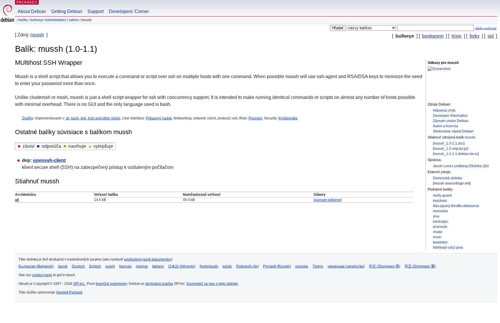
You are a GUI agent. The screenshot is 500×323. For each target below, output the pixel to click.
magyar (142, 266)
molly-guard (442, 195)
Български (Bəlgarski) (36, 266)
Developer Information (450, 116)
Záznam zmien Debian (450, 121)
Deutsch (78, 266)
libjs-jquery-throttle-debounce (456, 206)
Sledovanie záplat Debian (453, 131)
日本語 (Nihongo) (181, 266)
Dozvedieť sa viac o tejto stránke (212, 284)
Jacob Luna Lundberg (450, 166)
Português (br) (247, 266)
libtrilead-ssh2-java (448, 248)
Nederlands (209, 266)
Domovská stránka (447, 178)
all (17, 200)
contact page (42, 275)
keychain (440, 201)
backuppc (440, 221)
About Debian (32, 11)
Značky (27, 118)
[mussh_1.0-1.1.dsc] (448, 143)
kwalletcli (440, 242)
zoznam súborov (328, 200)
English (95, 266)
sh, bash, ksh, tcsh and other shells (93, 118)
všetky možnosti (485, 28)
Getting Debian (66, 11)
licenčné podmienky (111, 284)
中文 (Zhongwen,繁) (420, 266)
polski (227, 266)
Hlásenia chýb (444, 110)
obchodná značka (159, 284)
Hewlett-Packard (69, 292)
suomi (110, 266)
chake (437, 232)
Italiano (158, 266)
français (125, 266)
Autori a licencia (445, 126)
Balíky (23, 20)
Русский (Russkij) (277, 266)
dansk (62, 266)
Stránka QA (479, 166)
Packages (26, 2)
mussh (37, 34)
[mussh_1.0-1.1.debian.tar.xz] (456, 154)
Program (255, 118)
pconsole (440, 227)
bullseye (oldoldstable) (48, 20)
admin (74, 20)
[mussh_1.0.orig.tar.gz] (450, 149)
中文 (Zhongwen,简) (384, 266)
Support (95, 11)
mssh (437, 237)
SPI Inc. (79, 284)
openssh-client (49, 160)
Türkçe (317, 266)
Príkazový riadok (159, 118)
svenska (301, 266)
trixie (457, 36)
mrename (440, 211)
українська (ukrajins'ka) (346, 266)
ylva (436, 216)
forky (474, 36)
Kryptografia (287, 118)
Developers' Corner (129, 11)
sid (491, 36)
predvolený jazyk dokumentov (147, 259)
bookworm (433, 36)
